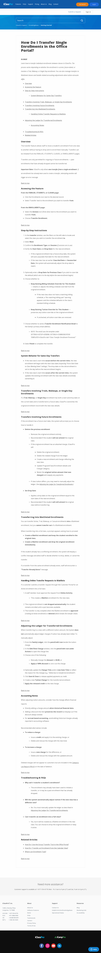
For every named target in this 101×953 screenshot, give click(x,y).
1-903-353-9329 (13, 920)
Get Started (82, 4)
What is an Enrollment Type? (35, 852)
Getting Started (46, 25)
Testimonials (31, 918)
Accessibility (81, 913)
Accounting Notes (37, 125)
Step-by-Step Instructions (34, 91)
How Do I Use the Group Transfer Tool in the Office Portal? (47, 844)
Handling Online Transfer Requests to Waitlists (48, 114)
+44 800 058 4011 (14, 918)
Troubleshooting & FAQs (34, 132)
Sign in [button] (88, 12)
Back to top (25, 183)
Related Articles (30, 135)
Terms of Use (31, 926)
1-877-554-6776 (13, 913)
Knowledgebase (34, 25)
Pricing (37, 4)
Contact (55, 4)
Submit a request (74, 12)
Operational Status (58, 913)
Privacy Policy (31, 923)
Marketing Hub (81, 910)
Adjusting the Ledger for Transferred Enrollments (43, 120)
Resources (80, 903)
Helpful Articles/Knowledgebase (62, 910)
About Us (44, 4)
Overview (28, 83)
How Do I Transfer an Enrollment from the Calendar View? (46, 848)
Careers (29, 920)
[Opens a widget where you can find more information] (93, 949)
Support (30, 4)
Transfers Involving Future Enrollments (39, 105)
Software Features (33, 910)
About (29, 903)
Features (18, 4)
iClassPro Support (21, 25)
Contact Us (55, 908)
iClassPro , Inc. (7, 903)
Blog (50, 4)
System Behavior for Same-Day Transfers (46, 95)
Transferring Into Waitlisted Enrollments (40, 109)
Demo (29, 913)
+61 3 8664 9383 (13, 915)
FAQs (24, 4)
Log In (94, 4)
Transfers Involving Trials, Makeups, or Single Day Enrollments (48, 102)
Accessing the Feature (33, 87)
